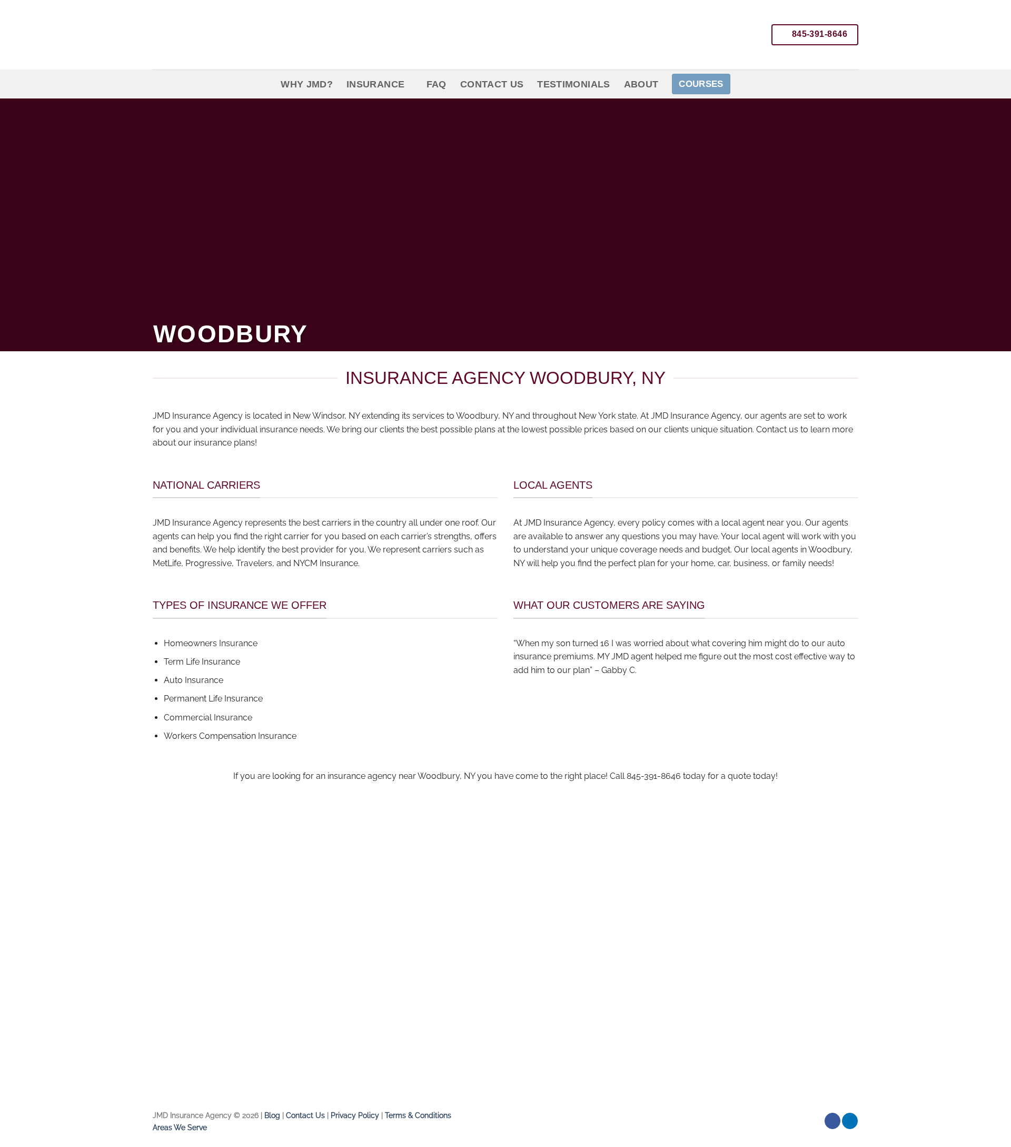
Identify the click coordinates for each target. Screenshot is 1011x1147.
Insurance (375, 84)
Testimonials (573, 84)
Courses (701, 84)
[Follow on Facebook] (832, 1121)
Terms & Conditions (418, 1115)
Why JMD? (307, 84)
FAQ (437, 84)
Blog (272, 1115)
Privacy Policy (355, 1115)
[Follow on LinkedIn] (850, 1121)
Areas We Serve (180, 1127)
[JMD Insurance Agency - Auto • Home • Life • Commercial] (247, 35)
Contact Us (492, 84)
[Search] (852, 84)
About (641, 84)
